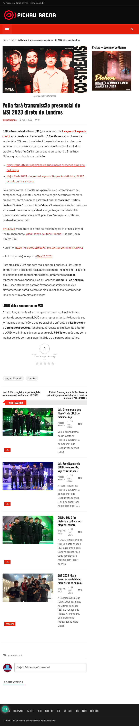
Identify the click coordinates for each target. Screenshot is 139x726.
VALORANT (68, 711)
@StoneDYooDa (52, 233)
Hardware (18, 711)
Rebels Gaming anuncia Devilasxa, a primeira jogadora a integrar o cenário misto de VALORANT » (67, 395)
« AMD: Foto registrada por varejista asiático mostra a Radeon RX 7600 (21, 394)
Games (30, 711)
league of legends (13, 378)
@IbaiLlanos (33, 233)
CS (77, 711)
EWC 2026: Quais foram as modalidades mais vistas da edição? (70, 579)
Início (5, 40)
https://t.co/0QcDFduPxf (31, 247)
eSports (10, 624)
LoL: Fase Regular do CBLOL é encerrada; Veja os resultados (69, 467)
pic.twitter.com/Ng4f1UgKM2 (65, 247)
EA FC (39, 711)
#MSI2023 (9, 228)
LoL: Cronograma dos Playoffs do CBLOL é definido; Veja (69, 413)
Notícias (32, 378)
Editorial (94, 711)
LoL (13, 40)
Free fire (49, 711)
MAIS (84, 711)
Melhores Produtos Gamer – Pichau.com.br (23, 2)
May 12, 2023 (44, 256)
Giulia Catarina (10, 119)
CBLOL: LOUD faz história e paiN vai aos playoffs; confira (70, 521)
